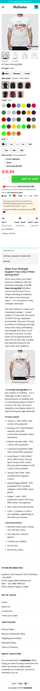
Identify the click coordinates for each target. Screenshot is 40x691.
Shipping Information (12, 638)
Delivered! (34, 225)
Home (4, 602)
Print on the (7, 155)
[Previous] (5, 32)
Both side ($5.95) (14, 166)
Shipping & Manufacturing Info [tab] (17, 256)
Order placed (7, 225)
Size (4, 139)
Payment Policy (9, 642)
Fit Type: (6, 68)
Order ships (20, 225)
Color (4, 100)
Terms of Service (10, 647)
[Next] (35, 32)
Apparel (5, 61)
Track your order (9, 615)
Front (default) (13, 159)
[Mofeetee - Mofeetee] (20, 7)
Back (9, 162)
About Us (6, 606)
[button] (3, 7)
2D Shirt (15, 61)
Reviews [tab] (6, 261)
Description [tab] (8, 251)
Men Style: (6, 78)
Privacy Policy (8, 629)
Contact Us (7, 611)
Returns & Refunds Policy (13, 633)
